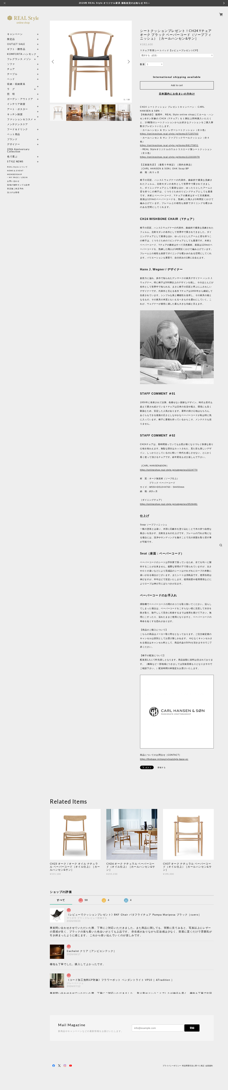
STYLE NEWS (15, 161)
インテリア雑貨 (23, 104)
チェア (12, 69)
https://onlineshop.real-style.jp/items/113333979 (170, 157)
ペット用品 (13, 134)
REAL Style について (17, 167)
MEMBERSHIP (14, 174)
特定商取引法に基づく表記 (193, 1066)
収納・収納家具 (23, 84)
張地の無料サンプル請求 (18, 185)
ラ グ (11, 89)
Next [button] (128, 61)
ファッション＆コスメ (20, 119)
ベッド (11, 79)
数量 (142, 64)
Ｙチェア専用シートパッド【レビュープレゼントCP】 (169, 50)
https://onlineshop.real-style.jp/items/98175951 (169, 145)
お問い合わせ (13, 181)
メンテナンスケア (17, 124)
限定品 (11, 39)
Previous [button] (53, 61)
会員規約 (209, 1066)
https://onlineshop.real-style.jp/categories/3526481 (169, 504)
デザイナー (13, 144)
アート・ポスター (23, 109)
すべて (61, 900)
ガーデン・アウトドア (20, 99)
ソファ (17, 64)
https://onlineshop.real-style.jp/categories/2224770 (169, 470)
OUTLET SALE (16, 44)
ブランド (12, 139)
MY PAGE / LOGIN (18, 177)
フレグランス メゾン (19, 59)
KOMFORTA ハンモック (21, 54)
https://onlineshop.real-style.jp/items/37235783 (169, 134)
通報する (161, 767)
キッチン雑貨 (23, 114)
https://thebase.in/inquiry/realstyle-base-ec (164, 759)
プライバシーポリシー (172, 1066)
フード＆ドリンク (17, 129)
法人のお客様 (13, 192)
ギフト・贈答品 (16, 49)
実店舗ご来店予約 (15, 188)
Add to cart (177, 85)
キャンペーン (15, 34)
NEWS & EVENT (15, 170)
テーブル (12, 74)
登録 (192, 1028)
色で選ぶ (12, 156)
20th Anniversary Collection (18, 150)
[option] (91, 62)
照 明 (11, 94)
